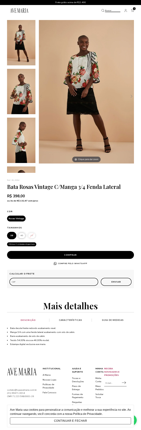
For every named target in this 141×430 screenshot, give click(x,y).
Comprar (70, 254)
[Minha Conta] (125, 10)
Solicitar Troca (99, 396)
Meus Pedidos (99, 388)
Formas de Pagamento (77, 396)
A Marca (47, 374)
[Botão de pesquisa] (102, 10)
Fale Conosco (49, 392)
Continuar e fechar (70, 420)
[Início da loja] (19, 10)
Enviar (116, 281)
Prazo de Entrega (76, 388)
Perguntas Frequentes (77, 404)
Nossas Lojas (49, 379)
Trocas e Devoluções (78, 380)
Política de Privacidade (87, 413)
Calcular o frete (22, 273)
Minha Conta (98, 380)
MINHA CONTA (99, 370)
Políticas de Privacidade (48, 386)
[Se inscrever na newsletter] (124, 383)
